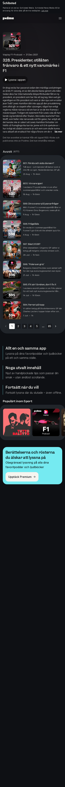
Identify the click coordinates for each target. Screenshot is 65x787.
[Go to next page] (55, 326)
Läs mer (44, 11)
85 (49, 326)
